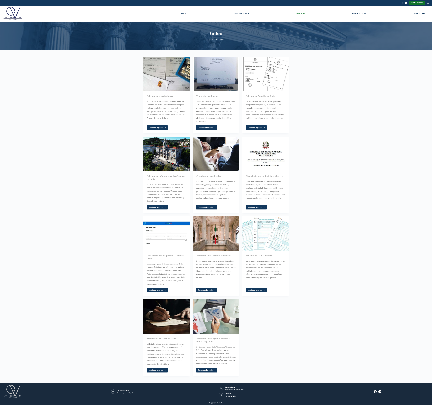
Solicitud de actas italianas (160, 96)
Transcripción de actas (207, 96)
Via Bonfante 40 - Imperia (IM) (234, 389)
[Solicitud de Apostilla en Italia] (265, 74)
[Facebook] (402, 3)
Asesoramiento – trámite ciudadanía (214, 255)
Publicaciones (360, 14)
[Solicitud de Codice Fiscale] (265, 233)
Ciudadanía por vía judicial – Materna (264, 176)
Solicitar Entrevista (417, 3)
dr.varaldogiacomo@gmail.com (126, 393)
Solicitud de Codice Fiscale (259, 255)
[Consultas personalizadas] (216, 154)
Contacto (419, 14)
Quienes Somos (241, 14)
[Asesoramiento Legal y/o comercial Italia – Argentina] (216, 316)
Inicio (184, 14)
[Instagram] (406, 3)
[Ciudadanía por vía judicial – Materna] (265, 154)
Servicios (301, 14)
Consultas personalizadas (208, 176)
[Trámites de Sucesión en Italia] (166, 316)
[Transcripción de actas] (216, 74)
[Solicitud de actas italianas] (166, 74)
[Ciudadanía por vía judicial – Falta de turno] (166, 233)
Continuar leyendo (156, 128)
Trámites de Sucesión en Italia (161, 338)
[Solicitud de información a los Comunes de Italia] (166, 154)
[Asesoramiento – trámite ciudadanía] (216, 233)
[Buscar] (428, 3)
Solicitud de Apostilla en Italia (260, 96)
